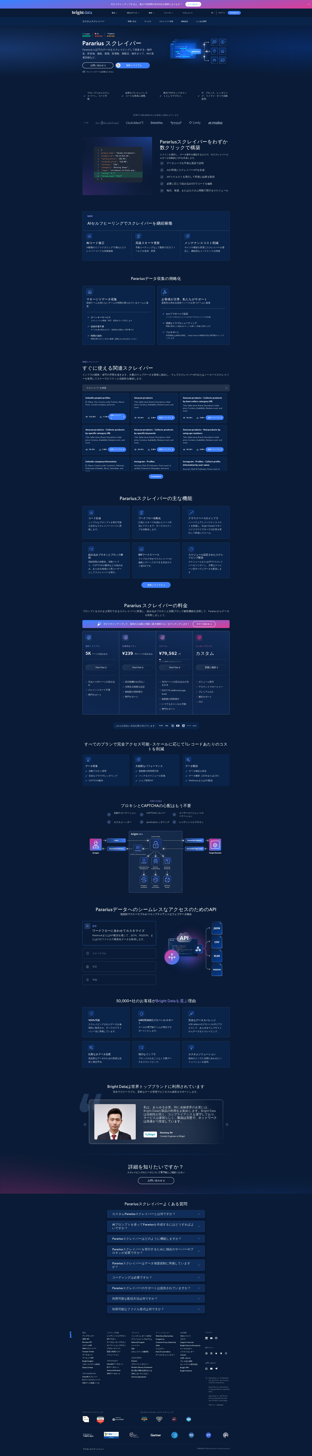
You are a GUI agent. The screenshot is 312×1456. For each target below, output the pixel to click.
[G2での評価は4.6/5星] (99, 35)
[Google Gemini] (216, 1353)
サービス (147, 21)
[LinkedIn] (206, 1338)
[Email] (211, 1368)
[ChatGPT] (206, 1353)
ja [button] (212, 13)
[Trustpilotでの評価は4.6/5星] (86, 35)
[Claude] (221, 1353)
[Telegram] (216, 1368)
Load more (156, 476)
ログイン (221, 13)
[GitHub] (216, 1338)
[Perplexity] (211, 1353)
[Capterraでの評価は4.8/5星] (111, 35)
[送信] (226, 388)
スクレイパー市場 (166, 21)
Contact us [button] (234, 13)
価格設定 (184, 21)
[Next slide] (227, 1124)
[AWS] (85, 1419)
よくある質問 (201, 21)
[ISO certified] (191, 1435)
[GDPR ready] (208, 1435)
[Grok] (226, 1353)
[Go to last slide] (85, 1124)
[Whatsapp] (206, 1368)
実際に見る (132, 21)
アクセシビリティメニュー (93, 1449)
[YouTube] (211, 1338)
